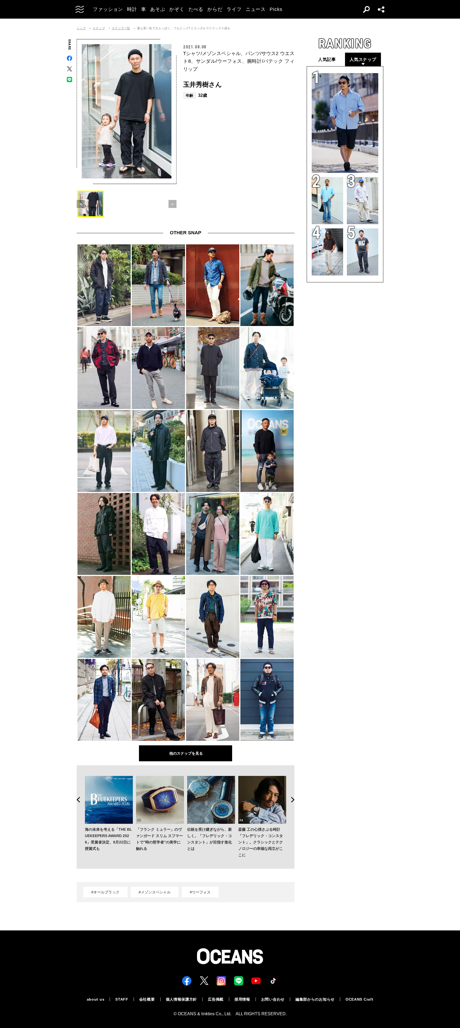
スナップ (99, 28)
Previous (77, 800)
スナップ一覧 (121, 28)
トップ (81, 28)
